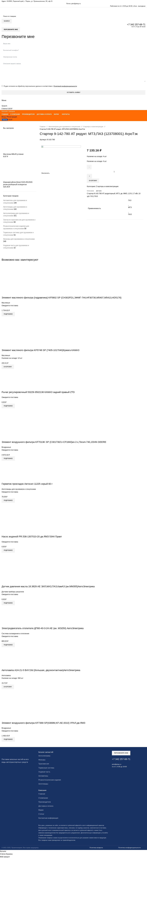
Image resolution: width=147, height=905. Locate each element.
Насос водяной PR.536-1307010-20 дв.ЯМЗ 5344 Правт (32, 536)
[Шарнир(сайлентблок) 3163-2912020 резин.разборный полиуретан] (19, 170)
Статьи (41, 814)
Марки (40, 810)
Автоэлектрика (44, 756)
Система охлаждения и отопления (15, 633)
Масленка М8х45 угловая (13, 154)
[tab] (90, 191)
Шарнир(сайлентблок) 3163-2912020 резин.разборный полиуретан (17, 183)
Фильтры (41, 760)
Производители (44, 802)
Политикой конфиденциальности (65, 86)
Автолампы (6, 675)
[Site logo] (21, 10)
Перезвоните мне (11, 29)
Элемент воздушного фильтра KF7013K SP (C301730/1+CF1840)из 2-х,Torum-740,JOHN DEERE (54, 442)
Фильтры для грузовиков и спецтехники (19, 239)
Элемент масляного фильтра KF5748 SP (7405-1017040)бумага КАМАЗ (40, 350)
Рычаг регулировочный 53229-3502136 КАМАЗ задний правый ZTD (38, 392)
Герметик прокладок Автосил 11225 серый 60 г (27, 484)
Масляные (6, 303)
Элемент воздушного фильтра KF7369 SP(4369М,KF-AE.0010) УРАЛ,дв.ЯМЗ (43, 723)
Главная (43, 126)
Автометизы (43, 776)
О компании (43, 798)
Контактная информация (48, 818)
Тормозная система (46, 768)
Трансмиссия (43, 764)
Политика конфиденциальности (129, 847)
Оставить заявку (73, 92)
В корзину (93, 180)
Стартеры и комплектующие (93, 126)
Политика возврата (96, 847)
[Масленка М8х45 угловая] (19, 142)
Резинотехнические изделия (49, 780)
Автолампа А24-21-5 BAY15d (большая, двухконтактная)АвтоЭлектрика (41, 670)
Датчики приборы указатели (13, 592)
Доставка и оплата (45, 806)
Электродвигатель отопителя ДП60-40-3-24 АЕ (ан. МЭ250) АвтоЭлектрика (43, 628)
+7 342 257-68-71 (136, 24)
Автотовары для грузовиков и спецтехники (19, 489)
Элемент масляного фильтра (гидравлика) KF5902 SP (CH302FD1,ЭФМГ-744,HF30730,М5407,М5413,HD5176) (61, 297)
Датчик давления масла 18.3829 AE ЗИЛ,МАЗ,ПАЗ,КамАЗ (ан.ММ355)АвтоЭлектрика (48, 586)
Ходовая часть (44, 772)
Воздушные (6, 447)
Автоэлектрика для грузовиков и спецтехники (64, 126)
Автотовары (43, 784)
